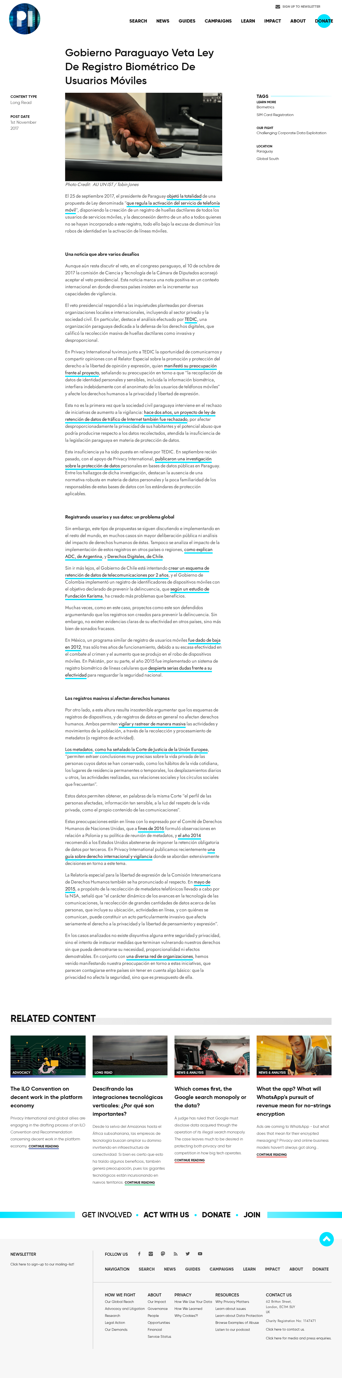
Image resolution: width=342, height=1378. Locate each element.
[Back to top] (326, 1239)
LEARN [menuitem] (248, 21)
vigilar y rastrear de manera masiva (152, 724)
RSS (175, 1254)
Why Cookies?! (186, 1316)
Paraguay (265, 151)
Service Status (159, 1337)
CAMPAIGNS (222, 1269)
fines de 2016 (151, 828)
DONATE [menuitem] (324, 21)
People (153, 1316)
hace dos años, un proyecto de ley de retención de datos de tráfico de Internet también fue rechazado (140, 416)
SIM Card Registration (275, 115)
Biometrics (265, 107)
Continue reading (44, 1146)
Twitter (188, 1254)
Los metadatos (79, 749)
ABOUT (296, 1269)
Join (251, 1214)
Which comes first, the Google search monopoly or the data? (210, 1097)
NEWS (170, 1269)
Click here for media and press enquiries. (299, 1338)
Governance (158, 1309)
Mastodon (163, 1254)
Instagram (151, 1254)
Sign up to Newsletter (301, 6)
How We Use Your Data (193, 1302)
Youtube (200, 1254)
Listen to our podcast (232, 1330)
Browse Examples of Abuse (237, 1323)
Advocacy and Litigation (125, 1309)
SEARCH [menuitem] (138, 21)
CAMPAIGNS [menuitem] (218, 21)
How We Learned (188, 1309)
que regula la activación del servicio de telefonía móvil (142, 206)
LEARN (249, 1269)
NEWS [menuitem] (162, 21)
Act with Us (166, 1214)
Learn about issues (230, 1309)
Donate (216, 1214)
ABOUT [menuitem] (298, 21)
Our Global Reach (119, 1302)
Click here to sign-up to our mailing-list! (42, 1264)
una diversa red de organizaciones (159, 956)
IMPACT (272, 1269)
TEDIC (191, 319)
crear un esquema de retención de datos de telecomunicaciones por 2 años (137, 571)
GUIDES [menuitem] (187, 21)
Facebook (138, 1254)
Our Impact (157, 1302)
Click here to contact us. (285, 1329)
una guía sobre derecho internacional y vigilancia (140, 853)
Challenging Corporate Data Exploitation (291, 133)
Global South (268, 158)
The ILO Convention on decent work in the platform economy (46, 1097)
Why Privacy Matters (232, 1302)
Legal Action (115, 1323)
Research (112, 1316)
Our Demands (116, 1330)
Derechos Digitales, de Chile (135, 556)
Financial (155, 1330)
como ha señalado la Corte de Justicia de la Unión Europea (151, 749)
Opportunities (159, 1323)
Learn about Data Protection (239, 1316)
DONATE (320, 1269)
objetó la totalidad (184, 196)
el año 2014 (189, 835)
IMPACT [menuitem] (272, 21)
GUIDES (192, 1269)
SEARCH (147, 1269)
